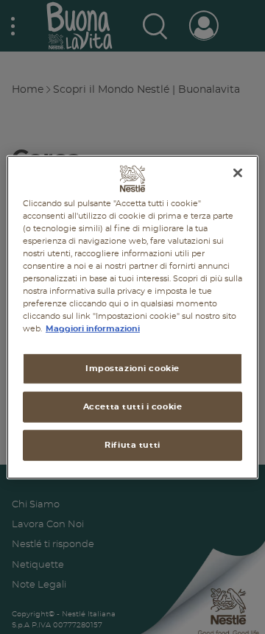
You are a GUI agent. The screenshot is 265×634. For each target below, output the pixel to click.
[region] (132, 317)
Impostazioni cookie (132, 368)
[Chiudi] (238, 172)
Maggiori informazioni (93, 329)
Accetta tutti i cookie (133, 407)
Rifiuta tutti (132, 445)
